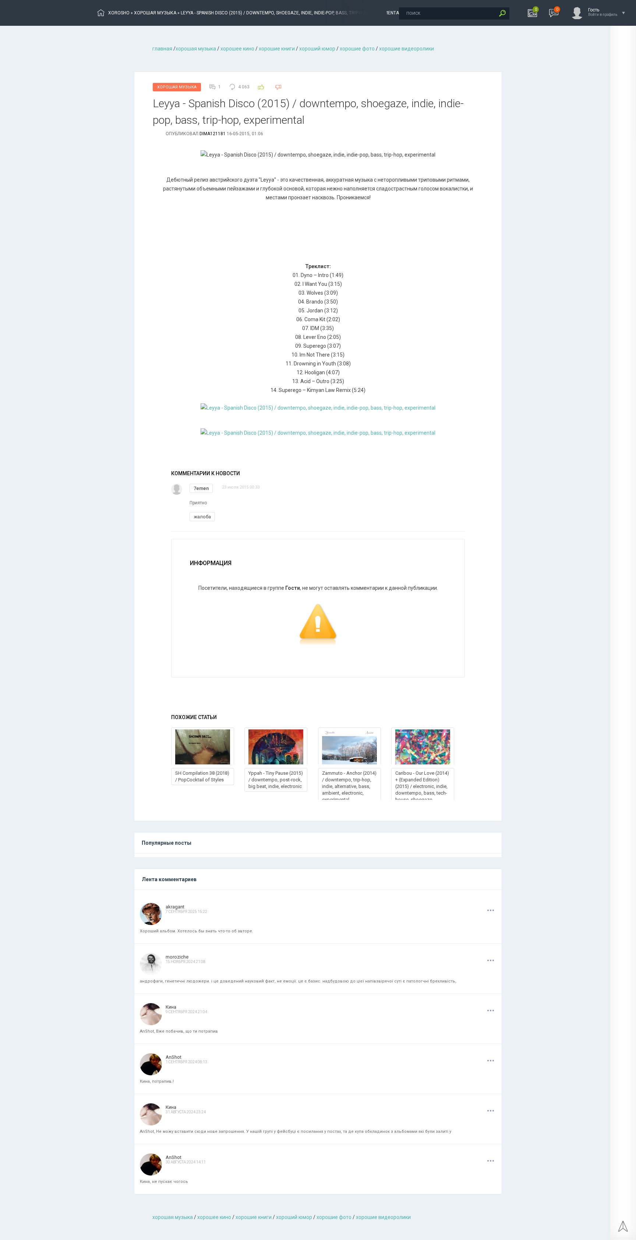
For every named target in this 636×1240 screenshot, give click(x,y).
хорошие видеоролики (406, 49)
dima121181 (212, 133)
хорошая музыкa (196, 49)
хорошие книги (277, 49)
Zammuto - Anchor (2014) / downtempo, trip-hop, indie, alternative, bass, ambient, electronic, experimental (349, 786)
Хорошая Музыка (177, 87)
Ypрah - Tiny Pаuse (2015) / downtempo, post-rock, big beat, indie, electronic (275, 779)
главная (162, 49)
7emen (201, 488)
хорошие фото (357, 49)
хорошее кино (237, 49)
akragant (175, 907)
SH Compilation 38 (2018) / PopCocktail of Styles (202, 776)
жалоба (202, 516)
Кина (171, 1007)
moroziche (177, 957)
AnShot (173, 1057)
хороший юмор (317, 49)
